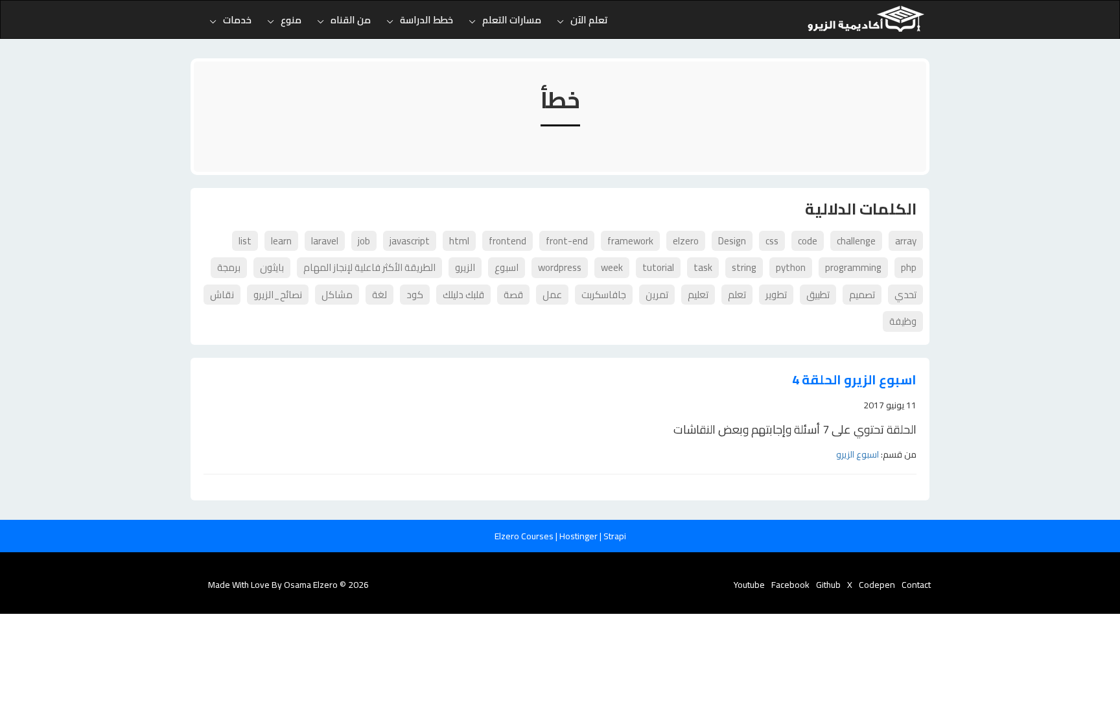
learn (281, 240)
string (744, 267)
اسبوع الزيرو (857, 454)
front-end (567, 240)
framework (630, 240)
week (612, 267)
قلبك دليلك (463, 294)
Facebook (790, 584)
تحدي (905, 294)
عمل (552, 294)
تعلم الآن (589, 19)
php (908, 267)
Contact (916, 584)
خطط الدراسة (426, 19)
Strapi (614, 536)
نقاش (222, 294)
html (459, 240)
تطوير (776, 294)
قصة (513, 294)
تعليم (698, 294)
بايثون (272, 267)
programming (853, 267)
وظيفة (902, 321)
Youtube (749, 584)
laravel (324, 240)
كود (414, 294)
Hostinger (579, 536)
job (364, 240)
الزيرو (465, 267)
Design (732, 240)
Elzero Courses (525, 536)
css (771, 240)
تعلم (737, 294)
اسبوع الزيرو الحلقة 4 (854, 380)
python (791, 267)
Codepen (877, 584)
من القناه (351, 19)
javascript (410, 240)
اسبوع (507, 267)
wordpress (559, 267)
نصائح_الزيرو (277, 294)
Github (828, 584)
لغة (379, 294)
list (245, 240)
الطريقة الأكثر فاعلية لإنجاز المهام (369, 267)
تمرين (657, 294)
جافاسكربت (603, 294)
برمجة (228, 267)
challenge (856, 240)
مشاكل (337, 294)
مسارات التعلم (511, 19)
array (905, 240)
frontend (507, 240)
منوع (291, 19)
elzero (686, 240)
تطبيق (818, 294)
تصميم (862, 294)
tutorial (658, 267)
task (703, 267)
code (807, 240)
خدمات (237, 19)
